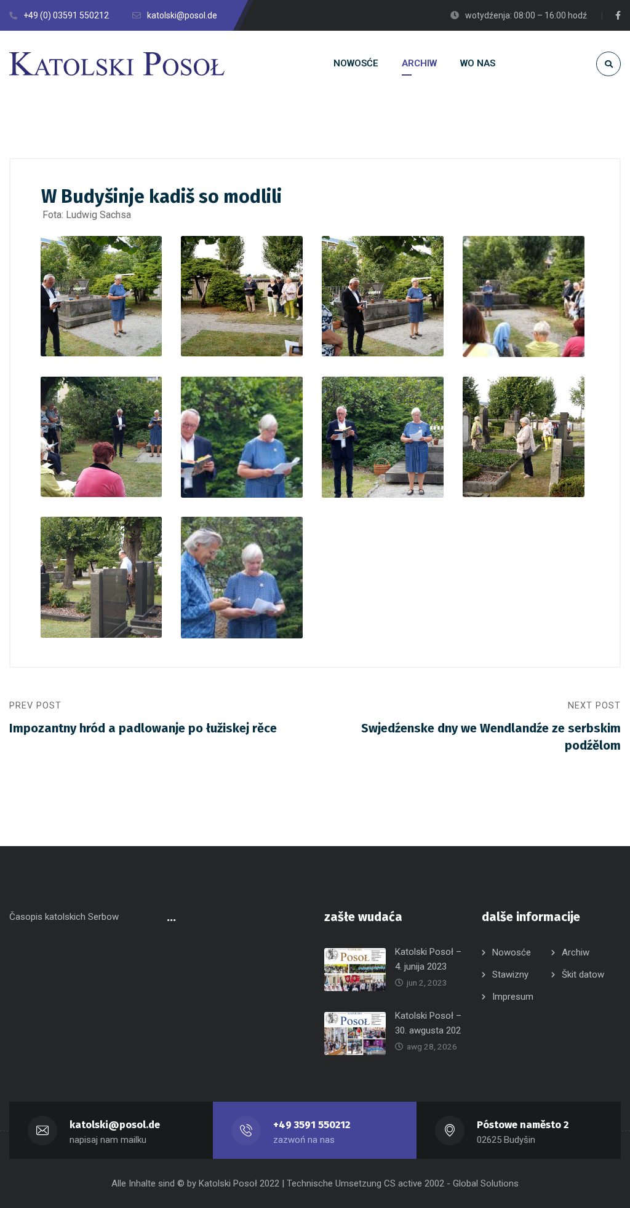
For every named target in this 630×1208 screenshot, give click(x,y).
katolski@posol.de (115, 1125)
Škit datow (583, 974)
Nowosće (511, 952)
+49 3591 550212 (311, 1125)
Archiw (575, 952)
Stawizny (510, 974)
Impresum (512, 996)
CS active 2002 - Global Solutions (451, 1183)
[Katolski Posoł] (117, 64)
